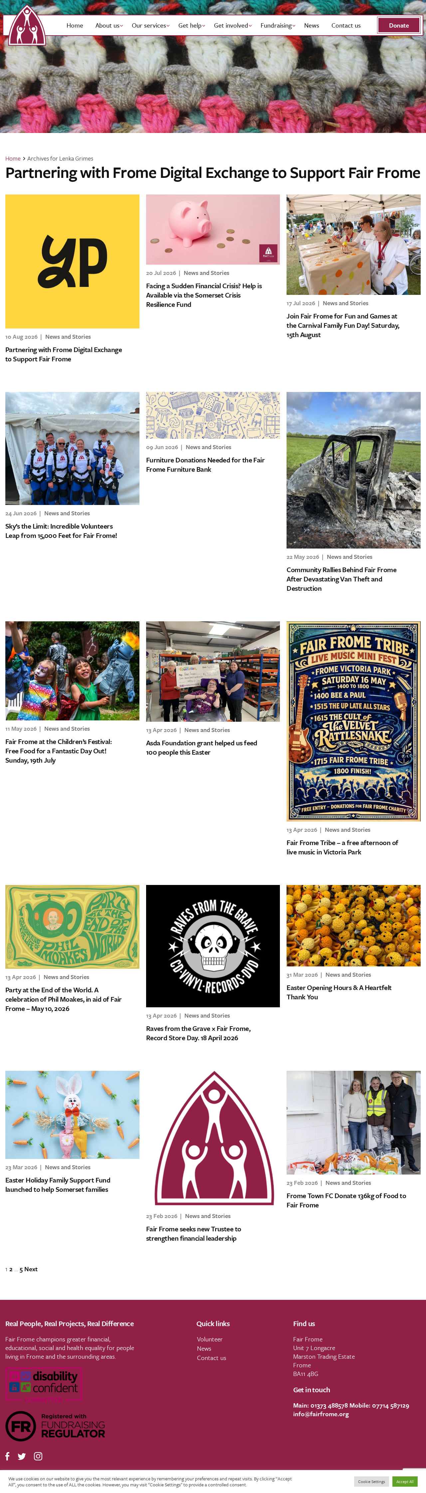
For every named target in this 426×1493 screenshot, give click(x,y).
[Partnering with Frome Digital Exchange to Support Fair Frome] (72, 261)
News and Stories (68, 336)
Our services (149, 25)
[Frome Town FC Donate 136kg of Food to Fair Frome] (354, 1123)
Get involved (231, 25)
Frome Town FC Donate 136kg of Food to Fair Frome (346, 1200)
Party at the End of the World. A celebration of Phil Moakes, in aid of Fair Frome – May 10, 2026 (63, 999)
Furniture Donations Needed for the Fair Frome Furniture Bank (205, 464)
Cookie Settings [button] (371, 1481)
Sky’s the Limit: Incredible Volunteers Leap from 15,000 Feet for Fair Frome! (61, 530)
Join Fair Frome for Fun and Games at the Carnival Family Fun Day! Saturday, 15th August (343, 325)
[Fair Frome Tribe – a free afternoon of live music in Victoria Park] (354, 721)
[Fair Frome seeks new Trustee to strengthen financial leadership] (213, 1139)
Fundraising (276, 25)
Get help (190, 25)
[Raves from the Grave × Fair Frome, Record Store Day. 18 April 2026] (213, 946)
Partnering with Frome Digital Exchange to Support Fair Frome (63, 354)
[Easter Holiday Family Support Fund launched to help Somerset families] (72, 1115)
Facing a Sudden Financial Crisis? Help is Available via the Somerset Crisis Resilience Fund (204, 295)
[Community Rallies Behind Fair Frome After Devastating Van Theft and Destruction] (354, 470)
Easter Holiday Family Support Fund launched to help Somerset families (57, 1184)
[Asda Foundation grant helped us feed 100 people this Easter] (213, 671)
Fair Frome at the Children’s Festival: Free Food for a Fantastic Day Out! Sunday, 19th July (58, 750)
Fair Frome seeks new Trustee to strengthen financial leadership (193, 1233)
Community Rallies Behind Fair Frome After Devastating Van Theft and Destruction (341, 578)
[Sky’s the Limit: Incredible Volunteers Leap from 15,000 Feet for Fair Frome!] (72, 448)
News (311, 25)
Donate (399, 25)
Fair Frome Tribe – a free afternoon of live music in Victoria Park (342, 847)
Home (75, 25)
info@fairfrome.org (321, 1413)
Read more (30, 377)
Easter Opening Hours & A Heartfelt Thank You (339, 992)
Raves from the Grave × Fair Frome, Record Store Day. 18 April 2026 (198, 1033)
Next (31, 1268)
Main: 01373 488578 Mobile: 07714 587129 (351, 1405)
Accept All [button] (405, 1481)
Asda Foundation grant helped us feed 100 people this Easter (201, 747)
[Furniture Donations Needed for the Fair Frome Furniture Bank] (213, 415)
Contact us (346, 25)
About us (107, 25)
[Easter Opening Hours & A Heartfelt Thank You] (354, 925)
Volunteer (210, 1338)
